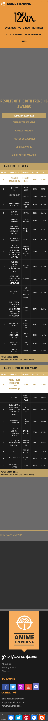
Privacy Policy (9, 667)
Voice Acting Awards (24, 155)
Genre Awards (24, 146)
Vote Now (24, 28)
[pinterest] (26, 717)
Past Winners (33, 34)
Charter (6, 671)
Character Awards (24, 122)
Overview (10, 28)
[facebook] (11, 717)
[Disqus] (24, 574)
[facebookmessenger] (34, 717)
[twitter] (19, 717)
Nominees (38, 28)
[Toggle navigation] (44, 3)
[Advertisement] (24, 72)
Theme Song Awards (24, 138)
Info (24, 41)
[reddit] (42, 717)
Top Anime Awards (24, 115)
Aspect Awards (24, 130)
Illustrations (14, 34)
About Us (6, 663)
